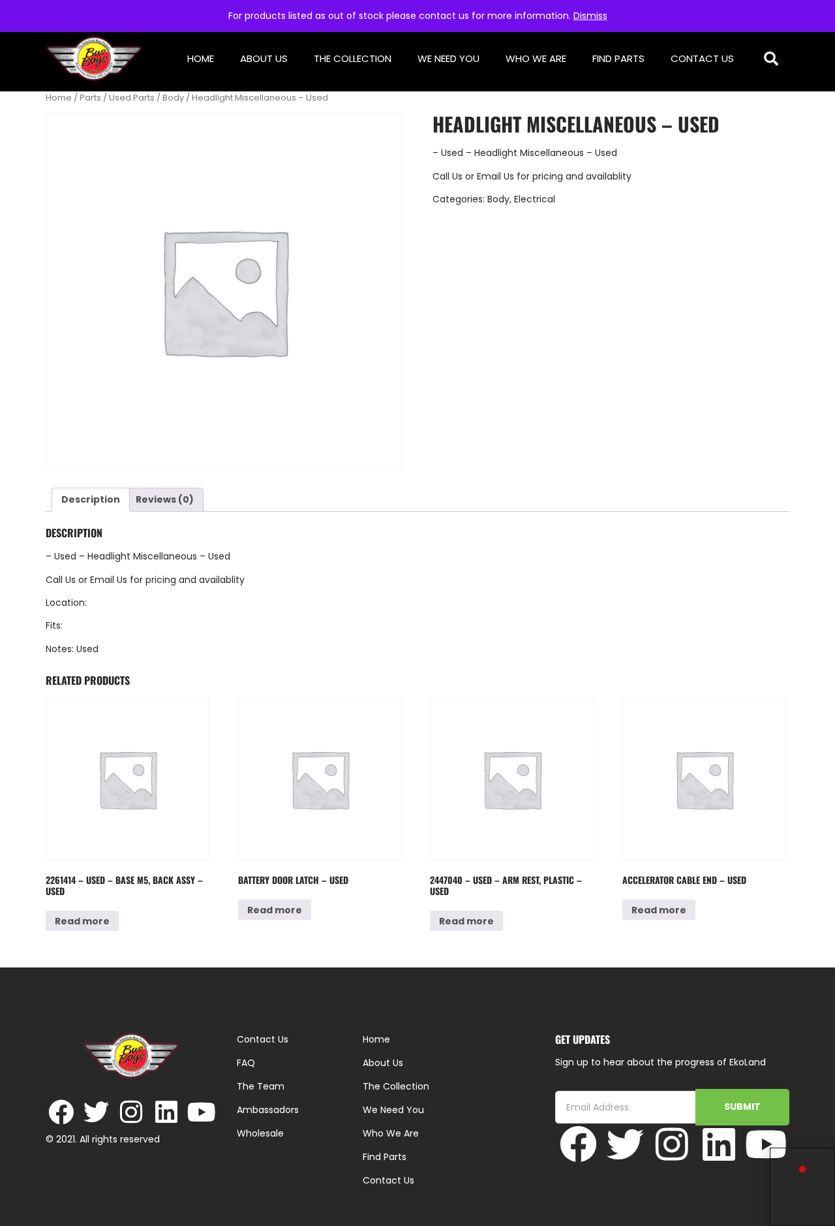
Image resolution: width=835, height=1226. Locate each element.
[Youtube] (202, 1112)
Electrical (534, 199)
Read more (82, 921)
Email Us (497, 176)
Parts (90, 97)
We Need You (448, 58)
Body (173, 97)
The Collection (352, 58)
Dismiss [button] (590, 15)
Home (200, 58)
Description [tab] (90, 499)
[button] (771, 59)
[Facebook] (61, 1112)
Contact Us (702, 58)
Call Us (448, 176)
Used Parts (132, 97)
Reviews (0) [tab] (165, 499)
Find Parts (618, 58)
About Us (264, 58)
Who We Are (536, 58)
